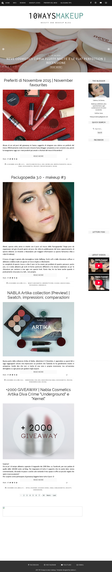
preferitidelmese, (46, 166)
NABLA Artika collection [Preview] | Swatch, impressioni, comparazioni (38, 295)
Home (7, 3)
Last (54, 495)
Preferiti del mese (50, 3)
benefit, (30, 283)
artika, (28, 488)
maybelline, (49, 164)
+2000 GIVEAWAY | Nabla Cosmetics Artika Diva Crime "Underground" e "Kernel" (38, 394)
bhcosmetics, (37, 283)
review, (44, 382)
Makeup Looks (34, 3)
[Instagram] (95, 3)
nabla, (20, 166)
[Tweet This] (10, 159)
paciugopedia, (33, 285)
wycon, (55, 166)
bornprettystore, (48, 283)
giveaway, (41, 488)
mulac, (69, 164)
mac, (43, 164)
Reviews (23, 3)
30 (43, 495)
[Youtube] (100, 3)
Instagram (51, 565)
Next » (49, 495)
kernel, (47, 488)
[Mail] (106, 3)
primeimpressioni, (35, 382)
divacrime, (34, 488)
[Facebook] (91, 3)
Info (14, 3)
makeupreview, (46, 380)
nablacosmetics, (60, 488)
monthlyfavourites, (60, 164)
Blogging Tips (66, 3)
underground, (38, 490)
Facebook (34, 565)
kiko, (36, 380)
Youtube (67, 565)
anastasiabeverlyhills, (34, 164)
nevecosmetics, (28, 166)
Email (81, 565)
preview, (70, 380)
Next (108, 49)
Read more (38, 156)
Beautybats (29, 252)
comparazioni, (29, 380)
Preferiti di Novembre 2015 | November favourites (38, 82)
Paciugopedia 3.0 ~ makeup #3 (38, 177)
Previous (3, 49)
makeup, (63, 283)
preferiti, (37, 166)
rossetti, (69, 488)
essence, (57, 283)
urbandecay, (42, 285)
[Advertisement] (98, 196)
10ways (56, 15)
